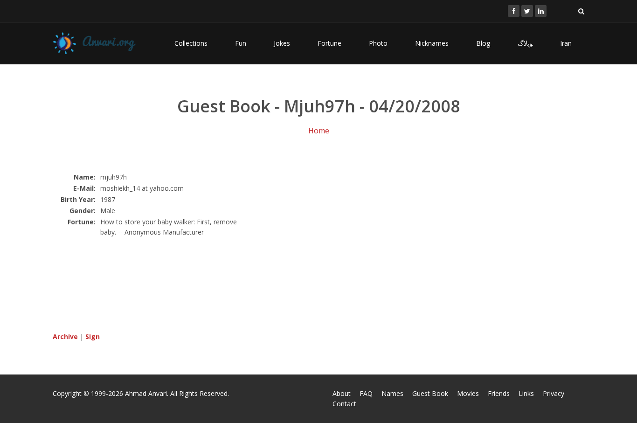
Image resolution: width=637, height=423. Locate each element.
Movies (468, 393)
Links (526, 393)
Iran (566, 43)
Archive (65, 336)
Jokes (282, 43)
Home (318, 130)
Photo (378, 43)
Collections (191, 43)
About (341, 393)
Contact (344, 403)
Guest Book (430, 393)
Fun (240, 43)
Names (392, 393)
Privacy (553, 393)
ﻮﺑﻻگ (525, 43)
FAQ (366, 393)
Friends (499, 393)
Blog (483, 43)
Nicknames (432, 43)
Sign (92, 336)
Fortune (329, 43)
